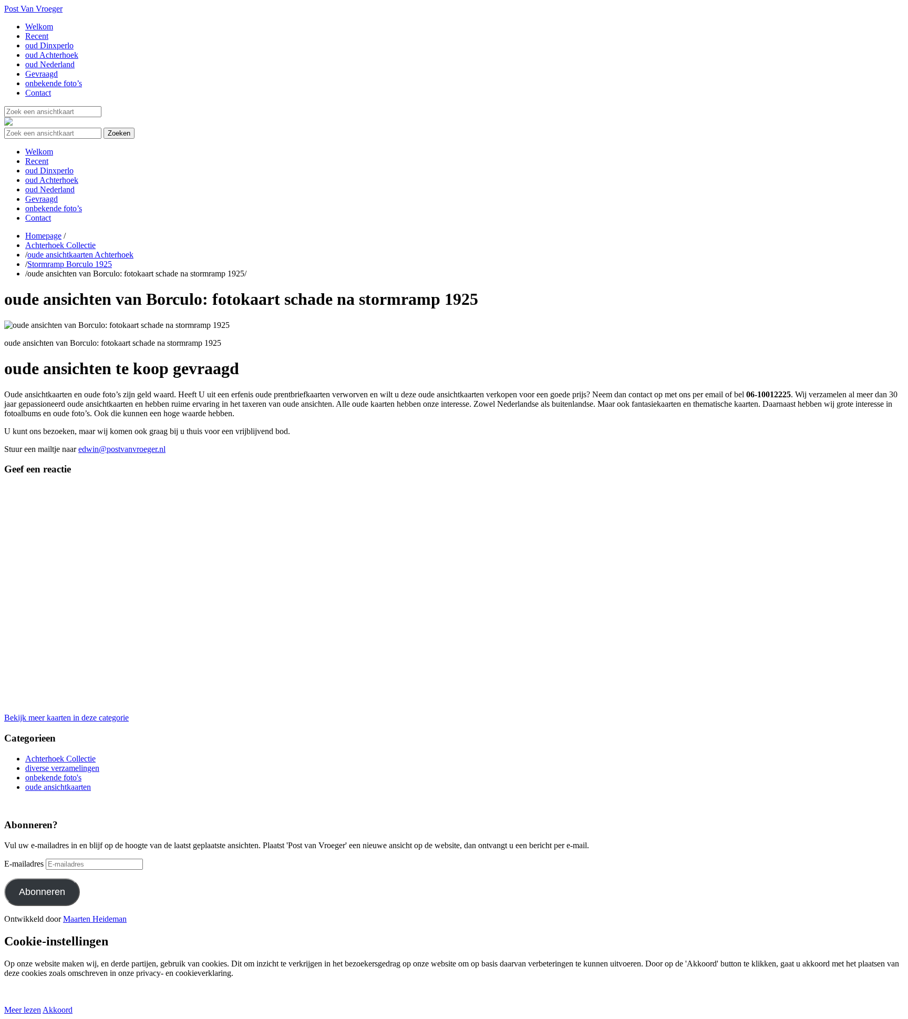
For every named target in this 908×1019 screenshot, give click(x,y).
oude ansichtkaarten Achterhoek (80, 254)
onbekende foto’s (53, 83)
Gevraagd (41, 73)
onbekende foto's (53, 777)
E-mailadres (24, 863)
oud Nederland (50, 64)
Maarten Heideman (95, 918)
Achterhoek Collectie (60, 245)
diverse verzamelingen (62, 768)
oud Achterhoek (51, 54)
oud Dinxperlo (49, 45)
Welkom (39, 26)
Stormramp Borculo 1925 (69, 264)
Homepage (43, 235)
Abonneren (42, 892)
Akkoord (58, 1009)
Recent (36, 36)
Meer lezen (22, 1009)
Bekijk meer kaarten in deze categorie (66, 717)
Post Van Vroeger (33, 8)
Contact (38, 92)
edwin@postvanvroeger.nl (122, 449)
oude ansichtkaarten (58, 787)
